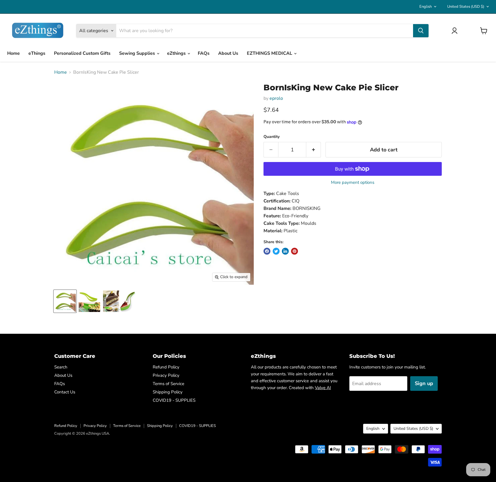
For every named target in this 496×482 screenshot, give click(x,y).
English (425, 6)
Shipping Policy (168, 392)
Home (13, 53)
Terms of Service (168, 384)
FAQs (204, 53)
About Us (228, 53)
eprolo (276, 98)
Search (60, 367)
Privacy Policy (166, 375)
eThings (36, 53)
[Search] (421, 30)
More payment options (352, 182)
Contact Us (64, 392)
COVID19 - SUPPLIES (174, 400)
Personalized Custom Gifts (82, 53)
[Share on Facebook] (267, 251)
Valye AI (323, 388)
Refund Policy (166, 367)
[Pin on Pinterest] (294, 251)
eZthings (177, 53)
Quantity (272, 136)
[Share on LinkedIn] (285, 251)
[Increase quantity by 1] (313, 150)
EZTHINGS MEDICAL (270, 53)
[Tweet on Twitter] (276, 251)
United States (465, 6)
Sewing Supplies (137, 53)
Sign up (424, 383)
